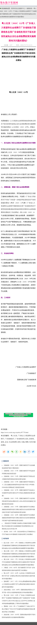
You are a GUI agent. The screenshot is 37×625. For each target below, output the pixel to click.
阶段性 (31, 439)
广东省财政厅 (9, 439)
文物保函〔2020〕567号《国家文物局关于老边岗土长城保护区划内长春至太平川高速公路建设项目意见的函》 (18, 492)
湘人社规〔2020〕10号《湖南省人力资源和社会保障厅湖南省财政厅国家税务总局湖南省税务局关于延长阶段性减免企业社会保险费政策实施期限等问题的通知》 (19, 553)
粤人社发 (14, 435)
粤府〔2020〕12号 (17, 203)
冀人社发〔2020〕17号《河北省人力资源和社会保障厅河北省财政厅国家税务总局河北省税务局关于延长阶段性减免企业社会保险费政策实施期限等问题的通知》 (19, 562)
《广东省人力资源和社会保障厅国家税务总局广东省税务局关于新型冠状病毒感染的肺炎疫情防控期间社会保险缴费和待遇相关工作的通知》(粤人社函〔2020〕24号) (18, 209)
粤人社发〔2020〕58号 (13, 152)
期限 (27, 442)
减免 (2, 442)
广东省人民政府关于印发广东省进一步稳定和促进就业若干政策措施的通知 (18, 200)
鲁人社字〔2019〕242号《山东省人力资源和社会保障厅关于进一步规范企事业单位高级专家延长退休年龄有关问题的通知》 (18, 575)
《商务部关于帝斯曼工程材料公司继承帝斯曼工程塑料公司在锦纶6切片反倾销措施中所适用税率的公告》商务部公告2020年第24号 (19, 526)
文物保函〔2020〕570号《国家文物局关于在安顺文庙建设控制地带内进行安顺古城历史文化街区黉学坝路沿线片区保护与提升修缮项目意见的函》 (18, 509)
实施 (23, 442)
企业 (6, 442)
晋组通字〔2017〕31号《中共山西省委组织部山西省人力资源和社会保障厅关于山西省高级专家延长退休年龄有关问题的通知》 (19, 584)
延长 (27, 439)
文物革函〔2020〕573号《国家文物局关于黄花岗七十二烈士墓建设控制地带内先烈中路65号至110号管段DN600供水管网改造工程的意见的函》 (18, 484)
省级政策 (29, 8)
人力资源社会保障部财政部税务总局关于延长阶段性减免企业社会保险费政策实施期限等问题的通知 (18, 124)
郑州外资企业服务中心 (18, 8)
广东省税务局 (20, 439)
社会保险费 (13, 442)
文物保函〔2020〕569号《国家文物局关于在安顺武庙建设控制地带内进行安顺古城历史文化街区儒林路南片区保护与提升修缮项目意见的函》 (18, 517)
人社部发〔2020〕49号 (20, 127)
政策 (19, 442)
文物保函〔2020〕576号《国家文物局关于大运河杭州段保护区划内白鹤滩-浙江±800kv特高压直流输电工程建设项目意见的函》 (19, 501)
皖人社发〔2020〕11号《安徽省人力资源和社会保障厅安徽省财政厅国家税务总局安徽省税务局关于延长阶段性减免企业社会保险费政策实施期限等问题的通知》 (19, 545)
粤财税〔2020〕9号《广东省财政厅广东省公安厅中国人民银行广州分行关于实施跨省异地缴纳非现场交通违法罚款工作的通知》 (18, 609)
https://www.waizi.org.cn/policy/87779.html (14, 432)
